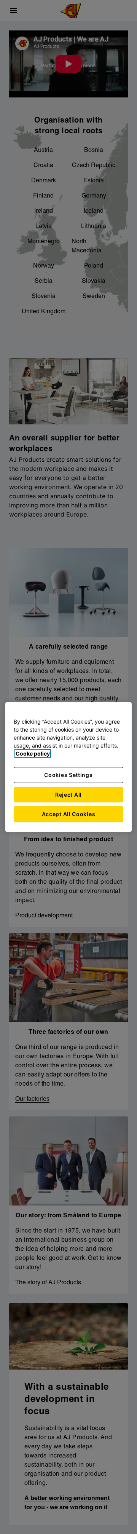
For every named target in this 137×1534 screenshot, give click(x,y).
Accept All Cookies (69, 814)
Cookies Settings (68, 775)
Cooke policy (33, 753)
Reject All (68, 794)
